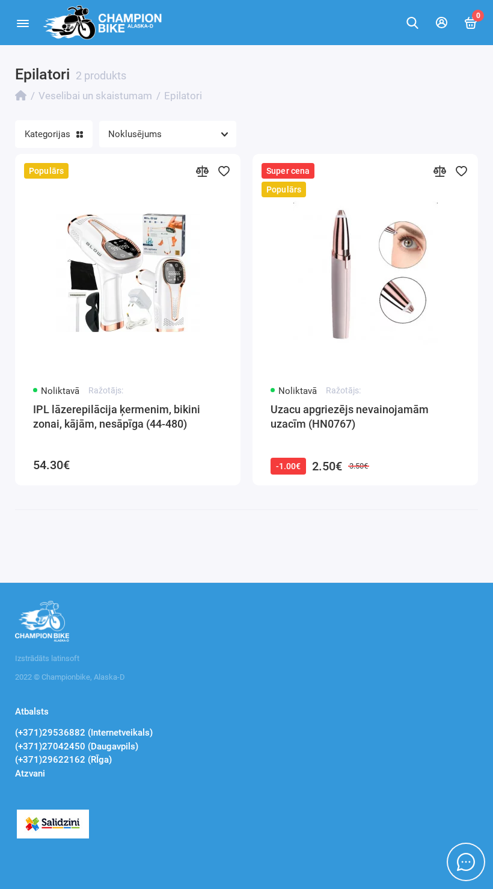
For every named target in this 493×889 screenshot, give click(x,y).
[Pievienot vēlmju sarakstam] (223, 171)
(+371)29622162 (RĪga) (63, 759)
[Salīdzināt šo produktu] (202, 171)
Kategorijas (47, 134)
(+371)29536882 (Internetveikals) (84, 732)
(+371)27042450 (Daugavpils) (76, 746)
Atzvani (30, 773)
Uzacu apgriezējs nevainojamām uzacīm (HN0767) (350, 416)
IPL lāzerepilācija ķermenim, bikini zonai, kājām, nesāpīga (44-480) (116, 416)
